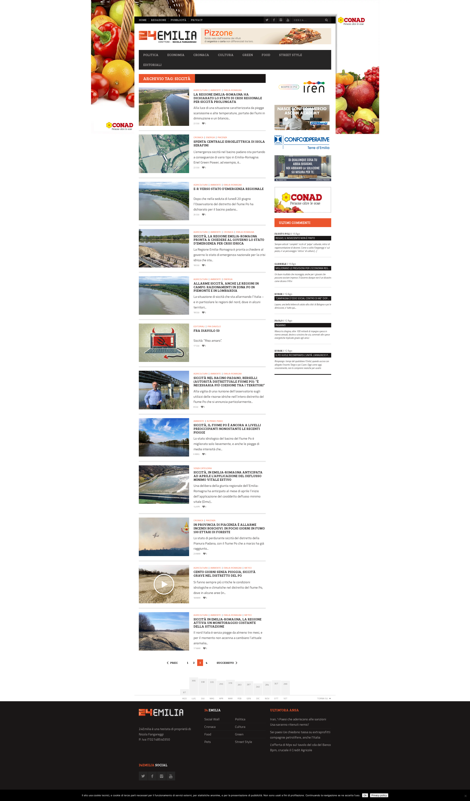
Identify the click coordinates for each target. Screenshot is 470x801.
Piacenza (222, 137)
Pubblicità (178, 20)
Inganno (281, 325)
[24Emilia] (167, 37)
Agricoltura (201, 90)
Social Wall (212, 719)
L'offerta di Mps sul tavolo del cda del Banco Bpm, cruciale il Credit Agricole (300, 747)
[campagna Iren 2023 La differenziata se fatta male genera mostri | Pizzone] (266, 43)
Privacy (197, 20)
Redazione (158, 20)
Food (266, 55)
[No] (465, 796)
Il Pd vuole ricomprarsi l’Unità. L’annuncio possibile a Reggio (303, 355)
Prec (174, 662)
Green (247, 55)
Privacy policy (379, 795)
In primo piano (215, 421)
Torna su (322, 698)
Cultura (226, 55)
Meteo (248, 568)
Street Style (290, 55)
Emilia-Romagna (233, 90)
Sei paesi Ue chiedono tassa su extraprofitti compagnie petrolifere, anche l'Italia (300, 735)
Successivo (225, 662)
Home (143, 20)
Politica (150, 55)
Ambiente (215, 90)
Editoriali (152, 64)
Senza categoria (203, 468)
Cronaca (201, 55)
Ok (365, 795)
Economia (176, 55)
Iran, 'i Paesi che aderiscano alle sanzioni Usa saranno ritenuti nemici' (298, 722)
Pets (207, 741)
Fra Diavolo (214, 326)
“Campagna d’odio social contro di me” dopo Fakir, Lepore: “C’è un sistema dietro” (303, 298)
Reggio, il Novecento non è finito (295, 238)
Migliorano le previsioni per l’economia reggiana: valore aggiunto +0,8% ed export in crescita (303, 268)
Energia (210, 137)
